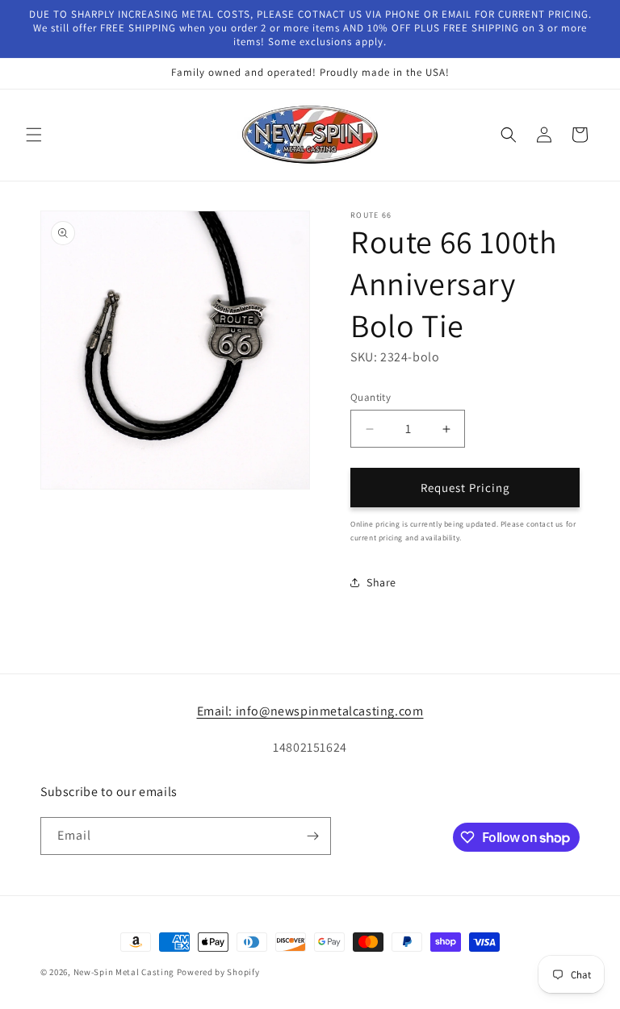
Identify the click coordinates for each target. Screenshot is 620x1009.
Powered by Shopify (218, 972)
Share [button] (381, 582)
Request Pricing (465, 487)
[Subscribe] (312, 836)
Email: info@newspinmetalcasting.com (310, 711)
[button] (34, 134)
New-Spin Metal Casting (123, 972)
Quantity (370, 397)
